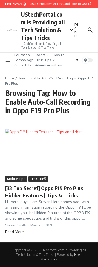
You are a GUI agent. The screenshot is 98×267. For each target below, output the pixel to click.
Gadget (39, 55)
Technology (23, 60)
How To (59, 55)
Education (22, 55)
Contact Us (22, 65)
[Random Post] (78, 60)
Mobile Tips (16, 179)
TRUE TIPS (38, 179)
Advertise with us (48, 65)
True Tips (44, 60)
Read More (14, 231)
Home (10, 78)
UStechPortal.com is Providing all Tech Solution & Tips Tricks (43, 25)
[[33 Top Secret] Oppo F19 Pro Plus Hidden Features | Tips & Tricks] (49, 152)
